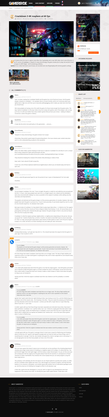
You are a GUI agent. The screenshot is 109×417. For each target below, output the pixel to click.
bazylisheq (18, 120)
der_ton (82, 102)
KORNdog (17, 227)
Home (10, 8)
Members (78, 98)
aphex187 (83, 106)
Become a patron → (93, 52)
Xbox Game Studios (83, 33)
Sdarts (16, 95)
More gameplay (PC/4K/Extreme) (15, 83)
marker (17, 263)
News (31, 3)
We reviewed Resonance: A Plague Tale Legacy (86, 160)
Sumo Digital (81, 38)
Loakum (82, 110)
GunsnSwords (19, 130)
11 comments (49, 18)
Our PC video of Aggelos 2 (86, 177)
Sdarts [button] (37, 242)
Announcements (87, 98)
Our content (39, 3)
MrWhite (17, 173)
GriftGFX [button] (38, 286)
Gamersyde (50, 412)
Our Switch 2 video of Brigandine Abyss (85, 192)
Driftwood (18, 18)
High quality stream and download (19, 78)
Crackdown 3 (26, 62)
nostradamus (18, 146)
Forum (57, 3)
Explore (49, 3)
